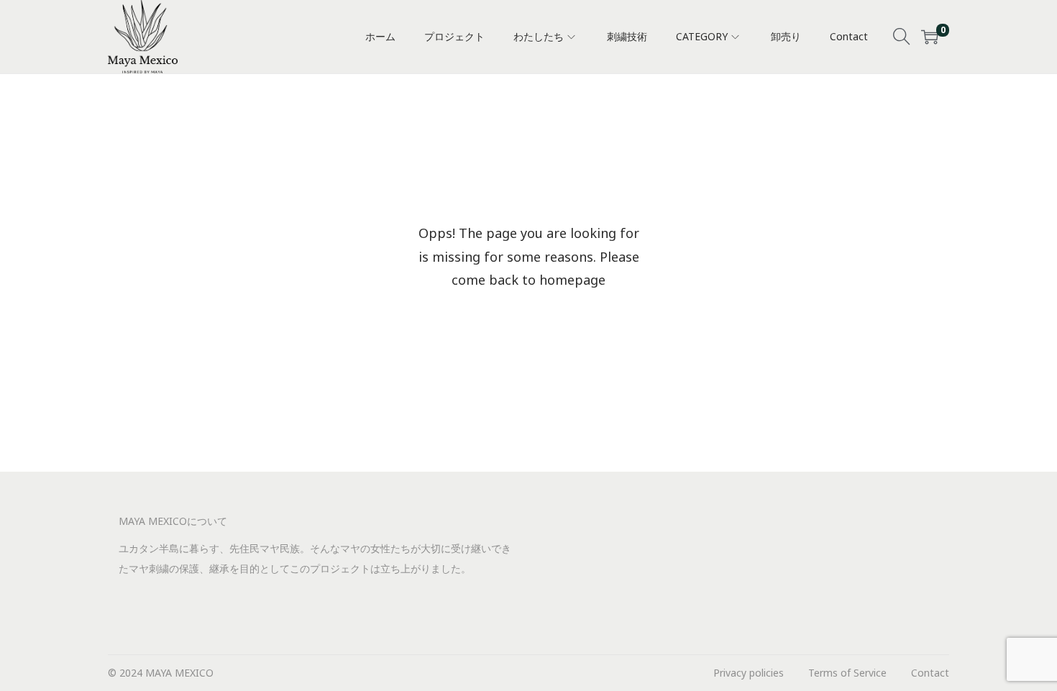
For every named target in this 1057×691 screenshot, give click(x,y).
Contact (930, 672)
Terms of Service (847, 672)
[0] (929, 36)
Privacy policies (748, 672)
